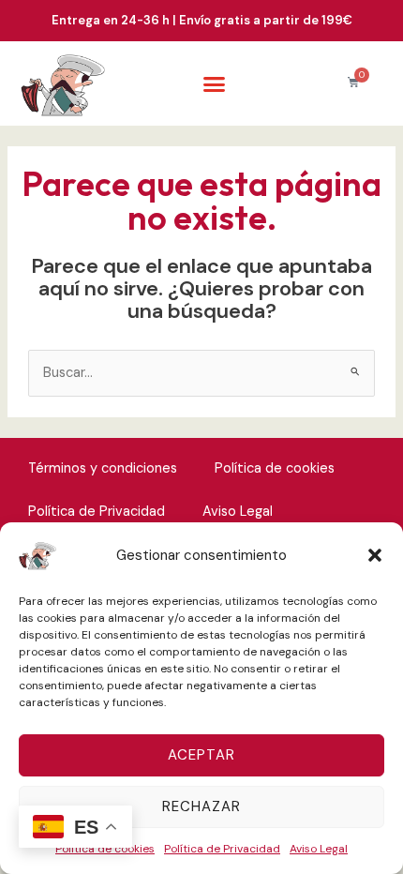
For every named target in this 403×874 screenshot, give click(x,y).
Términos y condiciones (102, 468)
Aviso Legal (319, 848)
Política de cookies (275, 468)
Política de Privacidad (222, 848)
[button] (375, 555)
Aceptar (201, 755)
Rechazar (201, 806)
